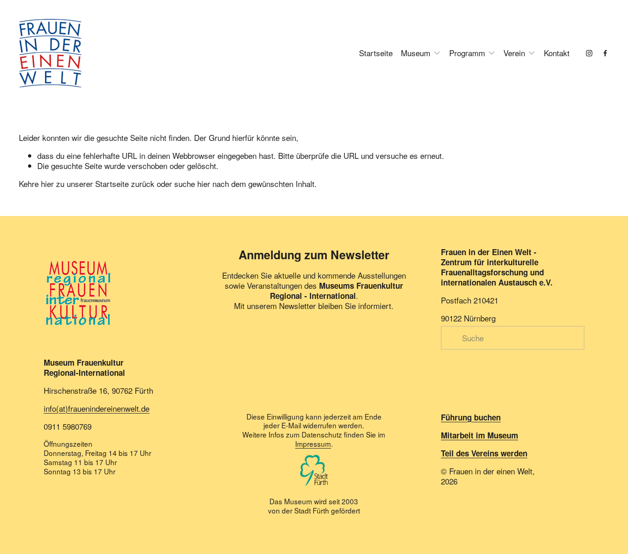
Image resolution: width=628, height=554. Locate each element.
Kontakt (557, 52)
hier (47, 183)
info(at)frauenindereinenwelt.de (96, 408)
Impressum (313, 444)
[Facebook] (605, 53)
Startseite (376, 52)
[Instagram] (589, 53)
